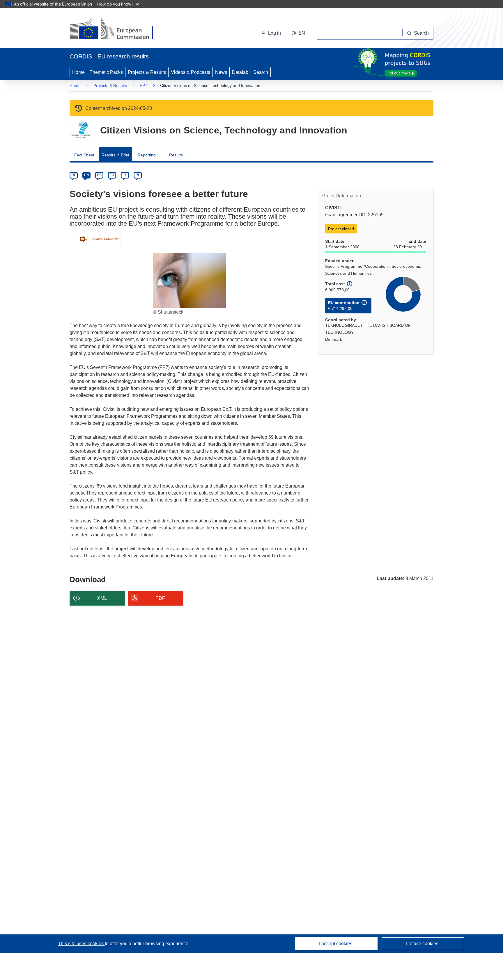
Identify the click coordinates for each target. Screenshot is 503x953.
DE (73, 175)
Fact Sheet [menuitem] (84, 155)
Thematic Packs (106, 72)
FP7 (143, 85)
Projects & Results (147, 72)
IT (124, 175)
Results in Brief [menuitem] (115, 155)
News (221, 72)
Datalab (240, 72)
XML (102, 598)
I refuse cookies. (423, 943)
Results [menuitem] (176, 155)
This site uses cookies (81, 943)
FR (112, 175)
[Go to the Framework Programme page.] (80, 130)
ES (99, 175)
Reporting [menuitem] (147, 155)
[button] (298, 33)
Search (260, 72)
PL (138, 175)
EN (86, 175)
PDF (160, 598)
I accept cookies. (336, 943)
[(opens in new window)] (117, 29)
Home (78, 72)
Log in (274, 33)
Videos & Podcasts (190, 72)
